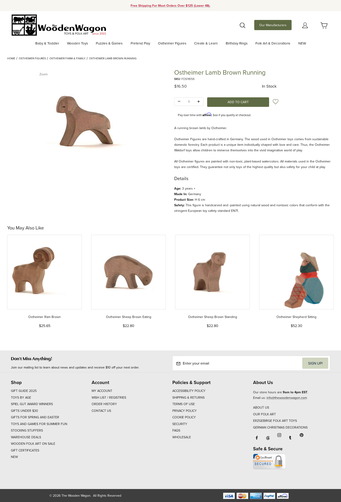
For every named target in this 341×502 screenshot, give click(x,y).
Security (179, 424)
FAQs (176, 430)
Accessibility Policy (189, 390)
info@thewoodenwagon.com (287, 397)
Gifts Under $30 (24, 410)
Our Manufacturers (272, 25)
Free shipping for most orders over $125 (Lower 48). (170, 5)
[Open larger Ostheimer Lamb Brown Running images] (87, 122)
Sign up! (315, 363)
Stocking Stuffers (27, 430)
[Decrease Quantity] (179, 102)
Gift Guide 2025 (24, 390)
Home (11, 58)
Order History (104, 404)
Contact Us (101, 410)
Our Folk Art (264, 414)
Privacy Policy (184, 410)
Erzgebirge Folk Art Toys (275, 420)
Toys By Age (21, 397)
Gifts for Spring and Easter (35, 417)
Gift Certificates (25, 450)
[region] (87, 186)
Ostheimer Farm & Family (67, 58)
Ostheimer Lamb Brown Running (113, 58)
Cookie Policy (184, 417)
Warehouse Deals (26, 437)
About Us (261, 407)
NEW (14, 456)
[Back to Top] (327, 473)
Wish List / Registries (109, 397)
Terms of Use (183, 404)
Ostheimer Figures (32, 58)
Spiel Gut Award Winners (32, 404)
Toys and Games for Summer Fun (39, 424)
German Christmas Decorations (280, 427)
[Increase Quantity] (198, 102)
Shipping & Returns (188, 397)
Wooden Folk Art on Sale (33, 443)
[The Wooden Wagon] (58, 24)
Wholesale (181, 437)
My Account (102, 390)
